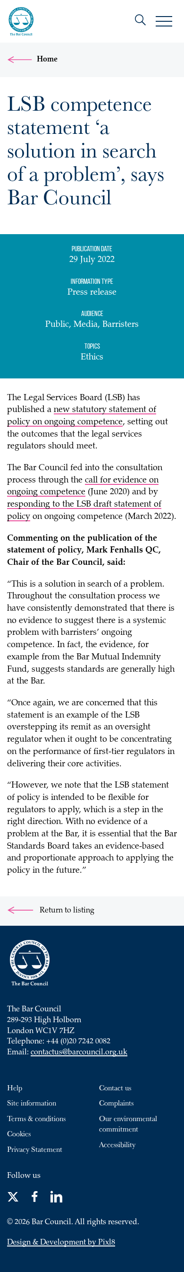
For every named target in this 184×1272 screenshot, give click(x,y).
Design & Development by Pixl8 (61, 1242)
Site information (31, 1102)
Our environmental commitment (128, 1123)
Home (47, 59)
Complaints (116, 1102)
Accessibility (117, 1144)
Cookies (19, 1133)
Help (14, 1087)
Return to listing (66, 910)
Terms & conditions (36, 1118)
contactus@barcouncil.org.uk (79, 1052)
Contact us (115, 1087)
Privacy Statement (34, 1149)
